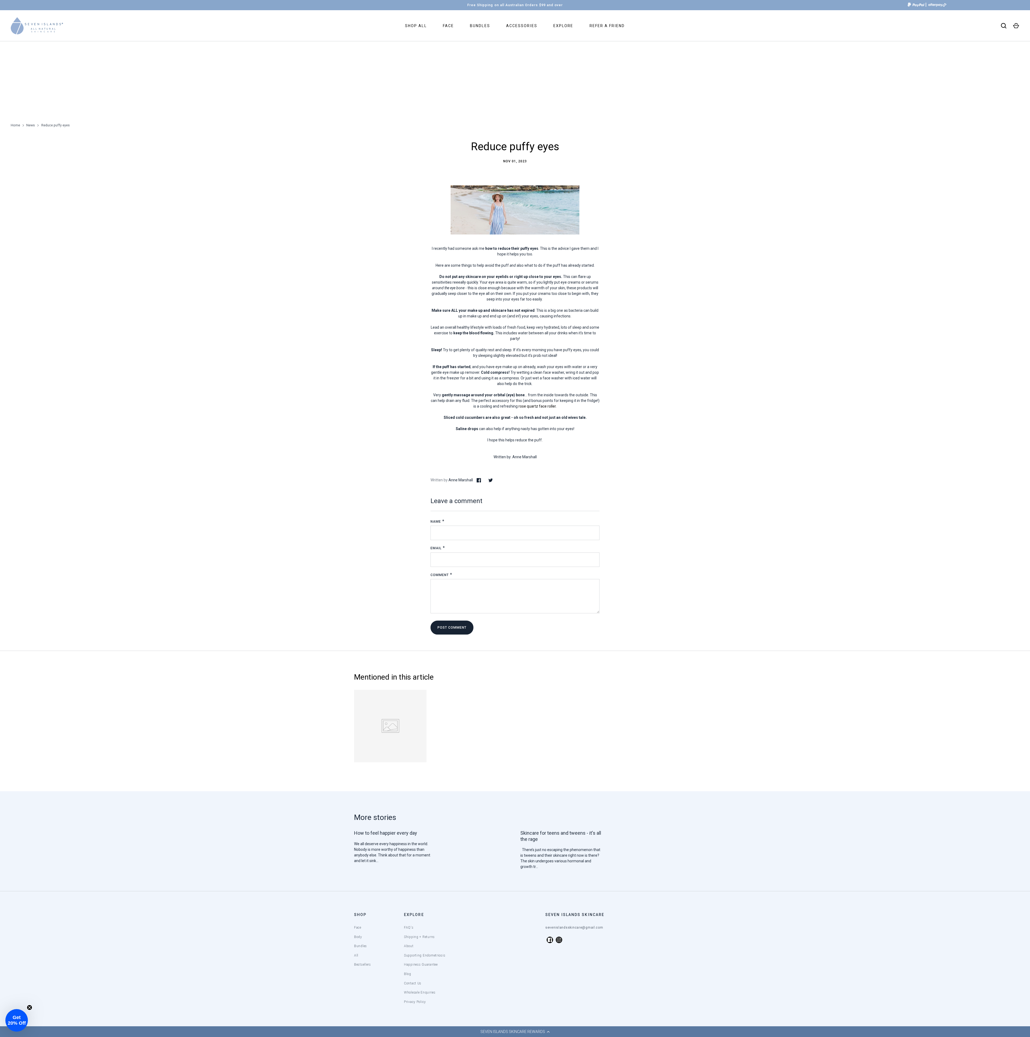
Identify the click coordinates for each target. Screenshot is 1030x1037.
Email (436, 548)
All (356, 955)
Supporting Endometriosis (424, 955)
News (30, 125)
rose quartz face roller (537, 406)
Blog (407, 974)
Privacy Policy (415, 1002)
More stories (375, 817)
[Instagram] (559, 940)
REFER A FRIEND (607, 26)
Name (436, 521)
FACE (448, 26)
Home (15, 125)
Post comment (451, 627)
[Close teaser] (29, 1007)
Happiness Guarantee (421, 964)
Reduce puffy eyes (55, 125)
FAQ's (409, 927)
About (409, 946)
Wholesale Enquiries (420, 992)
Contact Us (412, 983)
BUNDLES (480, 26)
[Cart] (1016, 26)
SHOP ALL (416, 26)
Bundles (360, 946)
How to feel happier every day (385, 833)
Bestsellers (362, 964)
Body (358, 937)
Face (357, 927)
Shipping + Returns (419, 937)
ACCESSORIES (521, 26)
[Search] (1004, 26)
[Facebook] (550, 940)
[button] (515, 1031)
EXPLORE (563, 26)
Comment (440, 575)
